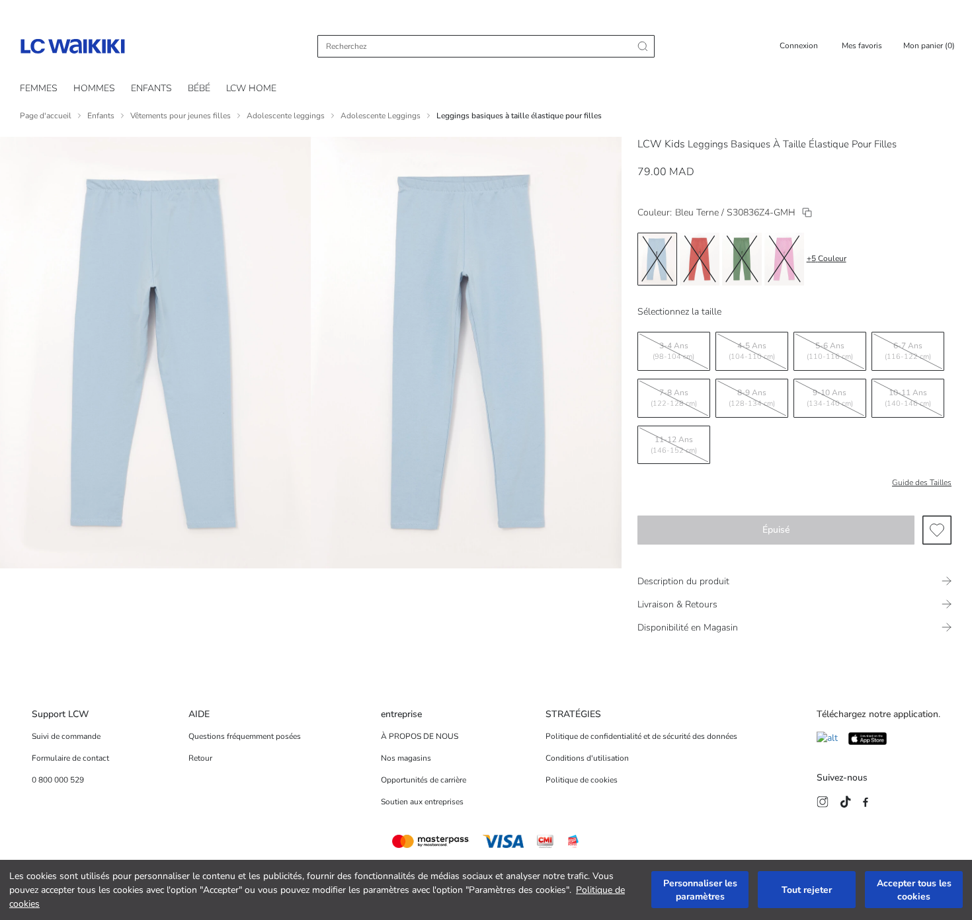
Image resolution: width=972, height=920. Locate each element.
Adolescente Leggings (381, 115)
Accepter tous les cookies (914, 890)
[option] (657, 259)
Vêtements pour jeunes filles (180, 115)
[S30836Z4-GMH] (807, 212)
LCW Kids (661, 144)
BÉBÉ (199, 88)
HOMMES (94, 88)
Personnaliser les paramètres (700, 890)
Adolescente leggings (286, 115)
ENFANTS (151, 88)
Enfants (100, 115)
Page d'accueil (45, 115)
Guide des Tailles (922, 482)
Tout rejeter (807, 890)
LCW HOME (251, 88)
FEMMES (39, 88)
